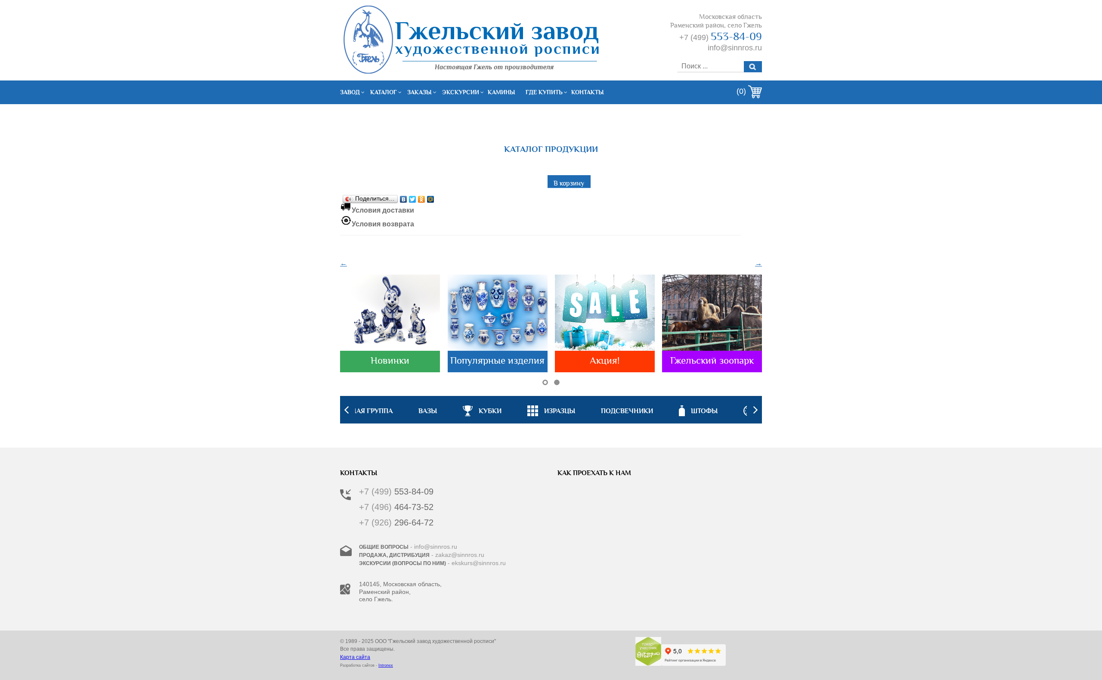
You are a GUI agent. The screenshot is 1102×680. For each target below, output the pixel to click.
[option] (551, 409)
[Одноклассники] (421, 197)
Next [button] (755, 409)
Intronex (385, 665)
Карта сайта (355, 657)
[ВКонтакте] (403, 197)
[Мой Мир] (430, 197)
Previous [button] (346, 409)
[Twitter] (412, 197)
